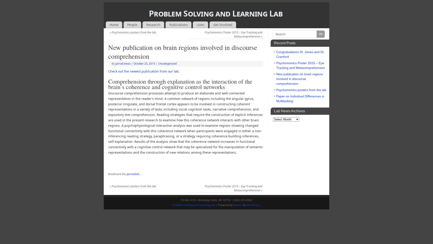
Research (153, 25)
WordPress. (253, 205)
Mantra (238, 205)
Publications (178, 25)
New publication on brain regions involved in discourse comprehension (299, 78)
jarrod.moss (123, 64)
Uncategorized (167, 64)
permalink (133, 174)
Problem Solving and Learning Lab (216, 13)
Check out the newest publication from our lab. (144, 71)
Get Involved (222, 25)
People (132, 25)
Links (200, 25)
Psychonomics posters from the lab (133, 32)
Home (114, 25)
